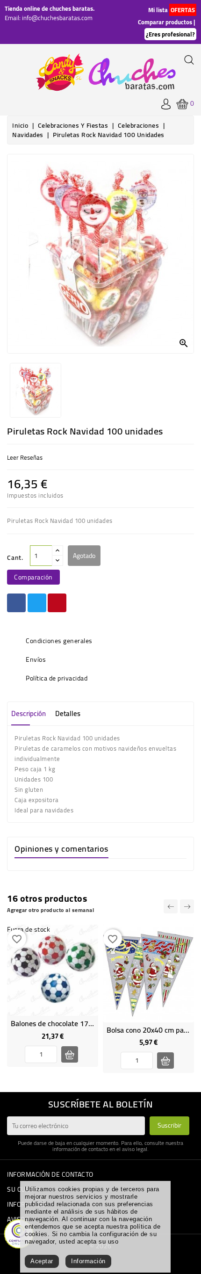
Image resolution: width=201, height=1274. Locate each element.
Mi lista (158, 9)
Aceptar (41, 1261)
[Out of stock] (69, 1054)
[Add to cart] (165, 1060)
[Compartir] (16, 603)
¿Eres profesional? (170, 34)
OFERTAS (183, 9)
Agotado (84, 556)
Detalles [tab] (67, 713)
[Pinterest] (57, 603)
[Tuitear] (37, 603)
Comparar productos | (166, 22)
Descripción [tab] (28, 713)
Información (88, 1261)
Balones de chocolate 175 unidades (67, 1023)
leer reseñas (25, 457)
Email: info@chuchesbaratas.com (49, 17)
